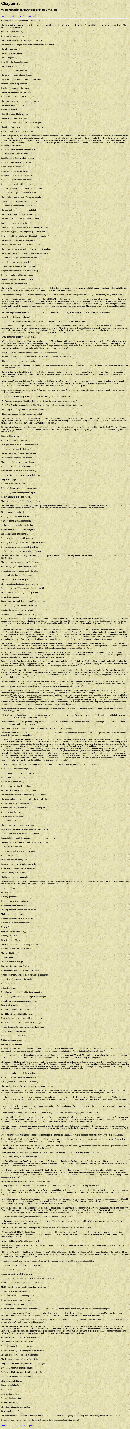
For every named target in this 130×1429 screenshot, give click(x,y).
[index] (19, 16)
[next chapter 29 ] (29, 16)
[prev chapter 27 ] (8, 16)
